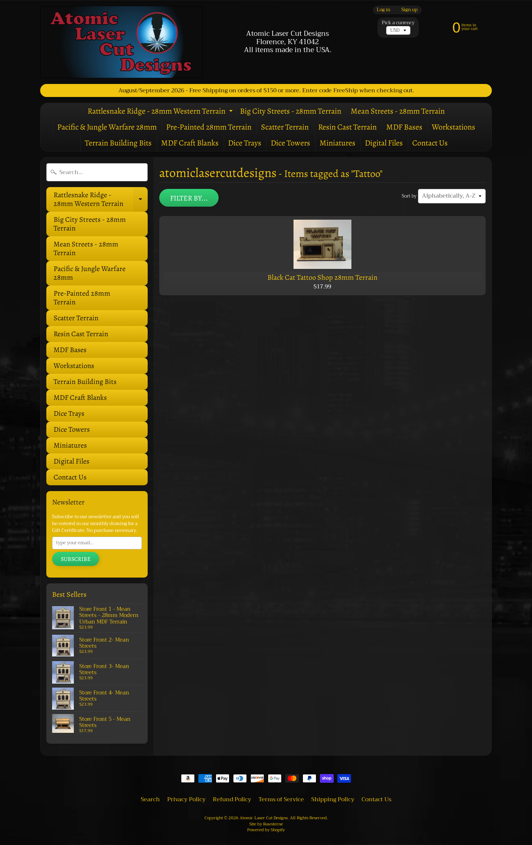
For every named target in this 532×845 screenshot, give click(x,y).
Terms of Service (281, 799)
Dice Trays (244, 143)
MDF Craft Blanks (190, 143)
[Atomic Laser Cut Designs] (121, 42)
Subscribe (75, 559)
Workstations (453, 127)
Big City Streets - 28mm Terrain (290, 111)
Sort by (409, 196)
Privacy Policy (186, 799)
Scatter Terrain (285, 127)
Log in (383, 10)
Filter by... (189, 198)
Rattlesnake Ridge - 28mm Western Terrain (161, 112)
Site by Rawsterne (266, 824)
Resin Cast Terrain (347, 127)
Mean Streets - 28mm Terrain (398, 111)
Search (150, 799)
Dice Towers (290, 143)
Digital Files (384, 143)
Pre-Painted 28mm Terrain (209, 127)
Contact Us (430, 143)
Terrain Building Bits (118, 143)
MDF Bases (404, 127)
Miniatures (337, 143)
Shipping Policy (332, 799)
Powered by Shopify (266, 830)
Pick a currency (398, 23)
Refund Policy (232, 799)
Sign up (409, 10)
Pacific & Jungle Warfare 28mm (107, 127)
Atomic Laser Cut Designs (264, 818)
